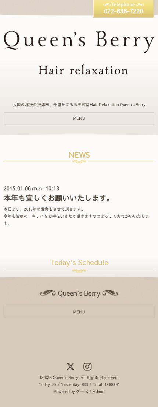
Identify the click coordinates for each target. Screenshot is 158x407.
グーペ (82, 391)
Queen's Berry (65, 377)
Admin (98, 391)
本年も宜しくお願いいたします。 (59, 198)
